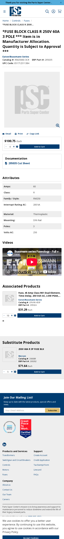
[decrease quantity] (6, 146)
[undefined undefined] (47, 11)
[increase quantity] (13, 146)
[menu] (4, 11)
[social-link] (5, 444)
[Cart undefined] (60, 11)
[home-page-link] (15, 11)
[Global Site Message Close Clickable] (61, 3)
